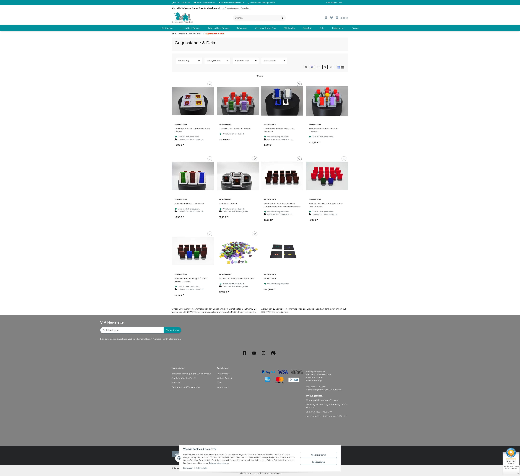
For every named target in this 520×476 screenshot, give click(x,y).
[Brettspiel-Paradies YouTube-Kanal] (254, 353)
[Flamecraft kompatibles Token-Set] (238, 251)
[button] (334, 2)
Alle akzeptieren (318, 455)
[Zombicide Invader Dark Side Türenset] (327, 101)
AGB (219, 382)
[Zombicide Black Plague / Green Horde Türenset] (193, 251)
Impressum (188, 468)
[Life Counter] (282, 251)
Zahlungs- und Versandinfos (186, 387)
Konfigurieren (318, 462)
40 (325, 67)
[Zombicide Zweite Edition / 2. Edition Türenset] (327, 176)
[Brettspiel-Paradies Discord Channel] (273, 353)
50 (331, 67)
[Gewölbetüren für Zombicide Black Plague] (193, 101)
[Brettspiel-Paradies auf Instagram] (263, 353)
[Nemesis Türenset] (238, 176)
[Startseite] (173, 34)
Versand (277, 473)
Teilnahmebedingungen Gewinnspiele (191, 373)
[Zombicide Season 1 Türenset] (193, 176)
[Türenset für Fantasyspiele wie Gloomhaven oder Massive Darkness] (282, 176)
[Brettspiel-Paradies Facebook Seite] (244, 353)
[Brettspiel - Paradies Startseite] (182, 17)
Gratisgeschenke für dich (184, 378)
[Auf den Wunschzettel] (209, 84)
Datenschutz (201, 468)
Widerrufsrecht (224, 378)
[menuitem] (167, 28)
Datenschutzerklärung (218, 463)
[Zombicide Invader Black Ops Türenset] (282, 101)
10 (306, 67)
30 (319, 67)
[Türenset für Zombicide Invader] (238, 101)
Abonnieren (172, 330)
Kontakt (176, 382)
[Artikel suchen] (282, 18)
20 (312, 67)
